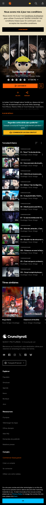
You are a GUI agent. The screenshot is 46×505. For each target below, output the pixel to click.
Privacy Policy (17, 494)
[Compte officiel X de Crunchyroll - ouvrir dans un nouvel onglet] (20, 354)
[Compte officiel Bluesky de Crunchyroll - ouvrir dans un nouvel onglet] (30, 354)
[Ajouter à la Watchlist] (41, 86)
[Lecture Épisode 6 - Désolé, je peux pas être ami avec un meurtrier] (23, 206)
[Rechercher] (36, 3)
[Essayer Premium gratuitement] (30, 3)
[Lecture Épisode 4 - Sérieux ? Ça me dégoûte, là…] (23, 184)
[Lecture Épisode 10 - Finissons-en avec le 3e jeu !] (23, 250)
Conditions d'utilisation (33, 16)
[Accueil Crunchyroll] (15, 336)
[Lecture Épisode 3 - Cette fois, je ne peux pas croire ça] (23, 173)
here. (16, 496)
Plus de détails (7, 113)
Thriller (37, 76)
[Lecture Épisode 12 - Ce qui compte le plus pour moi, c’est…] (23, 272)
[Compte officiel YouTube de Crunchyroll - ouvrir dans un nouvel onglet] (4, 354)
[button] (3, 3)
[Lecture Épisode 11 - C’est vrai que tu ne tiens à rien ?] (23, 261)
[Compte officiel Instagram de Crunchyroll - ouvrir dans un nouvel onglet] (14, 354)
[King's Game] (12, 305)
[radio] (8, 79)
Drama (32, 76)
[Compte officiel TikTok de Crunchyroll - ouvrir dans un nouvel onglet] (25, 354)
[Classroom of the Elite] (34, 305)
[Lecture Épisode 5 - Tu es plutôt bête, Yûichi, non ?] (23, 195)
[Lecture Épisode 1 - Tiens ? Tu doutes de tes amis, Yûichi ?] (23, 151)
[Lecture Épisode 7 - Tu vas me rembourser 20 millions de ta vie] (23, 217)
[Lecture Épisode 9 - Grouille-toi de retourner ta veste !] (23, 239)
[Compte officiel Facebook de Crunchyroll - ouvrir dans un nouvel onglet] (9, 354)
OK (23, 501)
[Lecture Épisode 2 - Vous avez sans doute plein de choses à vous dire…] (23, 162)
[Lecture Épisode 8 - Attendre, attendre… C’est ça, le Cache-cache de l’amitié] (23, 228)
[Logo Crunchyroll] (10, 3)
